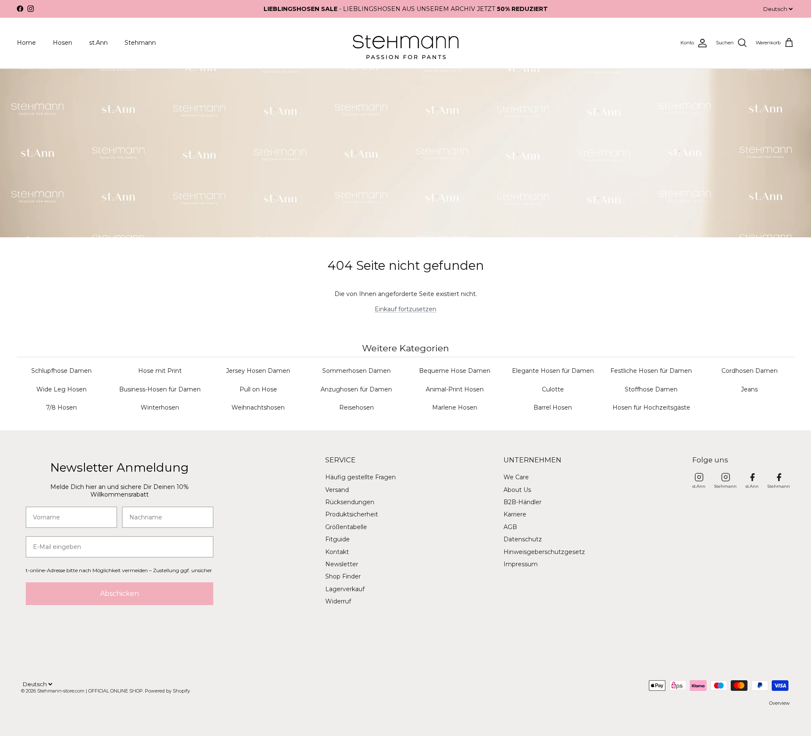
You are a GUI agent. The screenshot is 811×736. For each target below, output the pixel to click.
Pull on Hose (258, 389)
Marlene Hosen (454, 407)
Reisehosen (356, 407)
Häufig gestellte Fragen (360, 477)
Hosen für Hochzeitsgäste (651, 407)
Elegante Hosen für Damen (553, 371)
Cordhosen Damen (749, 371)
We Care (516, 477)
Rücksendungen (349, 502)
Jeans (749, 389)
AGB (510, 527)
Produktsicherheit (351, 514)
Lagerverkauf (345, 589)
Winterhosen (160, 407)
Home (26, 42)
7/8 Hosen (61, 407)
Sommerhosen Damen (356, 371)
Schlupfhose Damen (61, 371)
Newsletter (341, 564)
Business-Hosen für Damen (160, 389)
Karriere (514, 514)
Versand (337, 490)
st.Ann (98, 42)
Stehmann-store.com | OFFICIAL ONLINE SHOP (90, 691)
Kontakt (337, 552)
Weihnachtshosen (258, 407)
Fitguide (337, 539)
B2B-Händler (522, 502)
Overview (779, 703)
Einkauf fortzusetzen (405, 309)
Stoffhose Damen (651, 389)
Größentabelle (346, 527)
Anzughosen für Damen (356, 389)
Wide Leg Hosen (61, 389)
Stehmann (140, 42)
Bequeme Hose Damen (454, 371)
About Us (517, 490)
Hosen (62, 42)
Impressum (520, 564)
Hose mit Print (160, 371)
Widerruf (338, 601)
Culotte (553, 389)
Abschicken (119, 593)
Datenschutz (522, 539)
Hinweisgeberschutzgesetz (544, 552)
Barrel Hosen (552, 407)
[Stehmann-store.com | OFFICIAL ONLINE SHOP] (406, 43)
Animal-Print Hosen (455, 389)
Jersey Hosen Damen (258, 371)
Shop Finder (343, 576)
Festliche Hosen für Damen (651, 371)
